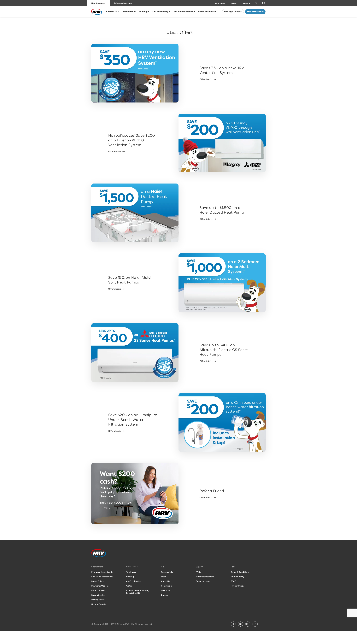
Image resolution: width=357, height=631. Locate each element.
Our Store (220, 3)
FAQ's (198, 572)
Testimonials (167, 572)
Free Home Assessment (102, 576)
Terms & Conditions (240, 572)
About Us (165, 581)
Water (129, 586)
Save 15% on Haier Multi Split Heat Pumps (129, 280)
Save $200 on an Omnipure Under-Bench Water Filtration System (132, 419)
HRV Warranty (237, 576)
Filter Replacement (205, 576)
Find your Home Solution (102, 572)
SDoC (233, 581)
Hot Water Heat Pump (184, 11)
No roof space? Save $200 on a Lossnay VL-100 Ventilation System (131, 140)
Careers (233, 3)
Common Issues (203, 581)
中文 (264, 3)
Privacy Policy (237, 586)
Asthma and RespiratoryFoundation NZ (137, 591)
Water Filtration (206, 11)
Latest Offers (97, 581)
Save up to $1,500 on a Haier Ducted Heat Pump (222, 210)
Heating (143, 11)
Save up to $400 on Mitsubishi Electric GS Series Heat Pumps (224, 350)
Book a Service (98, 595)
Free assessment (255, 11)
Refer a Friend (212, 490)
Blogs (163, 576)
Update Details (98, 604)
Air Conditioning (160, 11)
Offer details (206, 79)
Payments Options (99, 586)
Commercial (166, 586)
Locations (165, 590)
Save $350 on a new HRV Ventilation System (222, 70)
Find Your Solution (233, 12)
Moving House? (98, 599)
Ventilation (128, 11)
